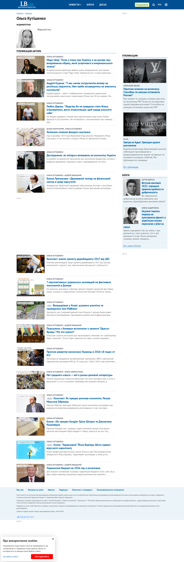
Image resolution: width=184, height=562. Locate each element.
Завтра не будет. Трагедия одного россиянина (141, 144)
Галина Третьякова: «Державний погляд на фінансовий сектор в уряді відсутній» (78, 180)
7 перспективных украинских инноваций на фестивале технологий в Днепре (79, 283)
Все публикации (130, 167)
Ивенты (51, 489)
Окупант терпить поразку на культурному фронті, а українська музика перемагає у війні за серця (144, 219)
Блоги (90, 4)
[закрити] (53, 539)
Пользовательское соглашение (110, 489)
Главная (20, 13)
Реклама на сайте (35, 489)
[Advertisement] (53, 225)
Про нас (20, 489)
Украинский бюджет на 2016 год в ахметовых (74, 468)
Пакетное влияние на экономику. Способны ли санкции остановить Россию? (141, 92)
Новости (74, 4)
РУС (160, 4)
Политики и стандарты (82, 489)
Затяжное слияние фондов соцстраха (68, 132)
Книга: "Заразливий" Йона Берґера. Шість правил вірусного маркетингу (79, 446)
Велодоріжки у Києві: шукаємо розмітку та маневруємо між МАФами (75, 307)
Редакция (63, 489)
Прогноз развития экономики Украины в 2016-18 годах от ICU (81, 353)
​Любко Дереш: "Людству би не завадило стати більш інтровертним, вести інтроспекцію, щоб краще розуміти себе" (79, 110)
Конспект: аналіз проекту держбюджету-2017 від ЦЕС (78, 259)
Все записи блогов (132, 245)
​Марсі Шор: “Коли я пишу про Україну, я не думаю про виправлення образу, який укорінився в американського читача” (80, 63)
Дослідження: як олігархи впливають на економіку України (81, 155)
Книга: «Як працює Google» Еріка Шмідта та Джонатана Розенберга (79, 423)
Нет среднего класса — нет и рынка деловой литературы (79, 375)
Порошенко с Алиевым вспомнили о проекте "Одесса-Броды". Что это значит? (78, 330)
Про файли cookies (10, 556)
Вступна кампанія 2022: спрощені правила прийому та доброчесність (152, 187)
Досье (103, 4)
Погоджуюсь (42, 557)
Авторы (29, 13)
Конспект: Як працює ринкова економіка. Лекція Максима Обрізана (78, 399)
